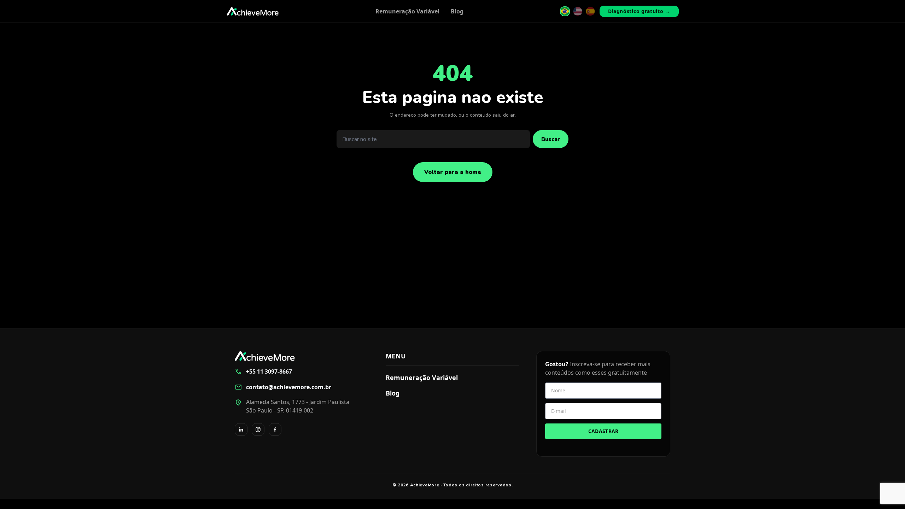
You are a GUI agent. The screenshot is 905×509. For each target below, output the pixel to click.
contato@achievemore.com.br (283, 387)
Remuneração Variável (407, 11)
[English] (578, 11)
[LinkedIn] (241, 429)
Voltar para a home (452, 172)
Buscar (550, 139)
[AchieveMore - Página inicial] (252, 11)
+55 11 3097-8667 (263, 371)
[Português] (565, 11)
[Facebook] (275, 429)
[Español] (590, 11)
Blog (457, 11)
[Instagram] (258, 429)
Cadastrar (603, 431)
